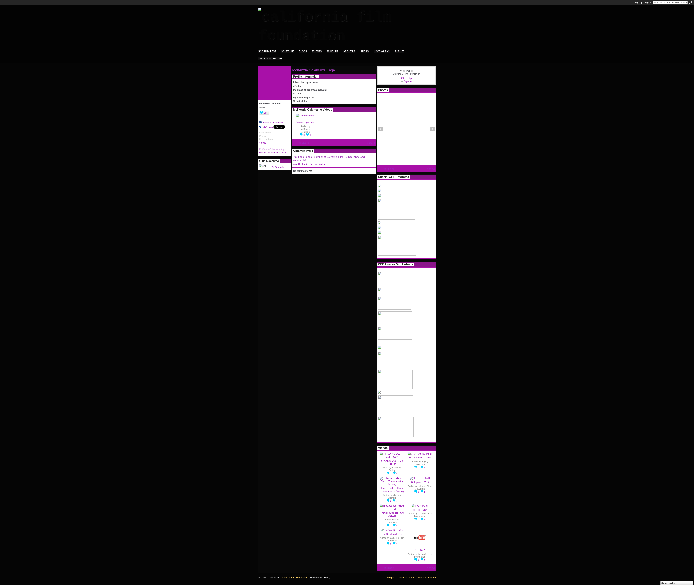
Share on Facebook (273, 122)
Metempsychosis (305, 122)
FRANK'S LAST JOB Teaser (392, 462)
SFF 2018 (420, 550)
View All (371, 142)
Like (266, 112)
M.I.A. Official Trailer (420, 457)
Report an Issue (406, 577)
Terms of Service (427, 577)
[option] (406, 129)
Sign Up (638, 2)
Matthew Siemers (394, 496)
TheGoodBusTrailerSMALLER (392, 514)
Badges (390, 577)
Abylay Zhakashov (421, 463)
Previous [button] (380, 129)
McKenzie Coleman (305, 130)
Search (690, 2)
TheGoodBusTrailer (392, 534)
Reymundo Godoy (395, 469)
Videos (262, 142)
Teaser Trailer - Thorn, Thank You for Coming (392, 489)
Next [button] (432, 129)
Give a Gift (278, 166)
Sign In (647, 2)
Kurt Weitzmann (393, 521)
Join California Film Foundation (309, 164)
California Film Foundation (423, 515)
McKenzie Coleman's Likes (272, 152)
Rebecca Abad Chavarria (423, 487)
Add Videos (303, 142)
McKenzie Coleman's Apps (272, 149)
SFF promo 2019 (420, 482)
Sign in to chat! (668, 583)
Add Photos (388, 168)
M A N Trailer (420, 509)
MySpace (268, 127)
